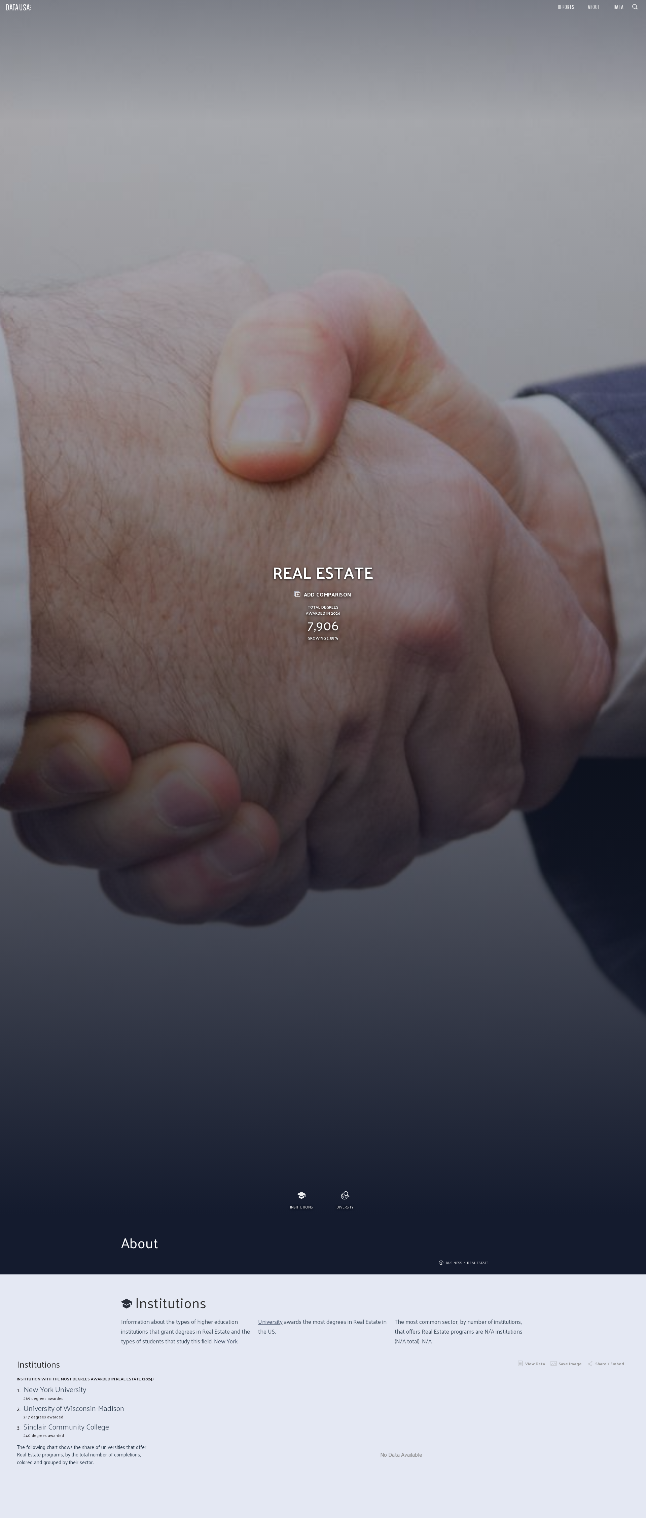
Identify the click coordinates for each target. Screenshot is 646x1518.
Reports (566, 7)
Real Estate (478, 1263)
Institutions (301, 1206)
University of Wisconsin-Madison (74, 1408)
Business (454, 1263)
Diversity (345, 1206)
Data (619, 7)
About (594, 7)
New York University (55, 1389)
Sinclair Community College (66, 1426)
